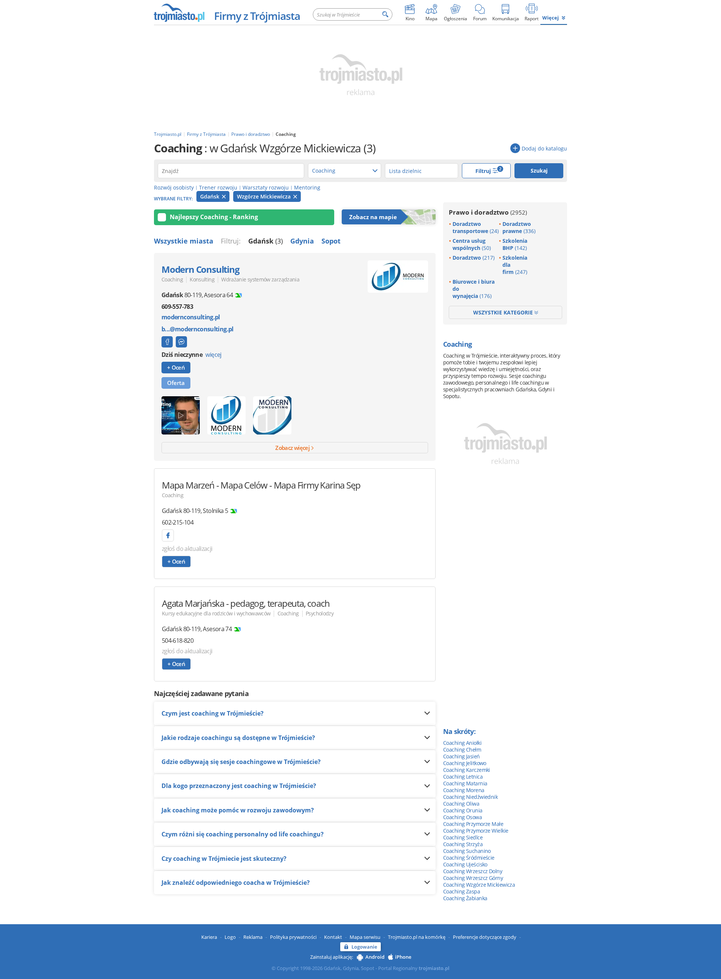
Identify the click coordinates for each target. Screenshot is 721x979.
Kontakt (333, 937)
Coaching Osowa (462, 817)
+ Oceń (176, 367)
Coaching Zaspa (461, 891)
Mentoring (307, 187)
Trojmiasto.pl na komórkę (416, 937)
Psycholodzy (319, 613)
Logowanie (364, 946)
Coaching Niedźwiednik (470, 796)
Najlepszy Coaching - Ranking (214, 217)
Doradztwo (474, 257)
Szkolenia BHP (514, 244)
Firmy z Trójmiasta (257, 16)
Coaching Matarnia (465, 783)
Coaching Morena (463, 790)
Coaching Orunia (463, 810)
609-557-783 (177, 306)
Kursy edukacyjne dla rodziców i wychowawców (216, 613)
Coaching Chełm (462, 749)
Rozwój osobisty (174, 187)
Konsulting (202, 279)
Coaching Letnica (463, 776)
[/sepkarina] (168, 535)
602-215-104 (177, 522)
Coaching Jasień (461, 756)
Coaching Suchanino (467, 850)
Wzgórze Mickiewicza (264, 196)
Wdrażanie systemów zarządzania (260, 279)
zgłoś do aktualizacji (187, 548)
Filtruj (488, 170)
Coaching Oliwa (461, 803)
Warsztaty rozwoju (266, 187)
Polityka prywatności (293, 937)
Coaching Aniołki (462, 742)
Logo (230, 937)
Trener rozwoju (218, 187)
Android (375, 956)
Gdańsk (210, 196)
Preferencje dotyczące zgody (484, 937)
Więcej (550, 17)
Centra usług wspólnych (472, 244)
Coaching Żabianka (465, 898)
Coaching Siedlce (463, 837)
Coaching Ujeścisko (465, 864)
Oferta (176, 382)
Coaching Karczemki (466, 769)
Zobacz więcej (293, 447)
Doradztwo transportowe (476, 227)
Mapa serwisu (365, 937)
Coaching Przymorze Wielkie (475, 830)
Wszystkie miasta (183, 240)
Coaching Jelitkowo (464, 763)
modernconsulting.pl (190, 317)
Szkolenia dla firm (514, 264)
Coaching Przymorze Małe (473, 823)
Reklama (252, 937)
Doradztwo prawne (518, 227)
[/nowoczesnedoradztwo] (167, 341)
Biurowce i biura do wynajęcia (474, 288)
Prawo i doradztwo (488, 212)
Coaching (172, 279)
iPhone (403, 956)
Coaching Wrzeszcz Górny (473, 877)
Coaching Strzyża (463, 844)
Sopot (331, 240)
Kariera (209, 937)
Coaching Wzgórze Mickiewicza (479, 884)
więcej (213, 354)
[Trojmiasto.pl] (179, 12)
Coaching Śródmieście (469, 857)
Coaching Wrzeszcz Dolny (472, 871)
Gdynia (302, 240)
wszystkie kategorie (503, 312)
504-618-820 (177, 640)
